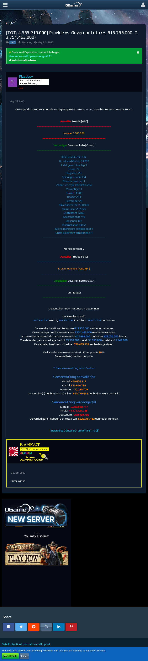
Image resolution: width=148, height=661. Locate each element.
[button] (5, 5)
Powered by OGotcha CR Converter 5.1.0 (72, 430)
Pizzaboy (27, 42)
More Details (10, 656)
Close (24, 656)
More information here (22, 60)
